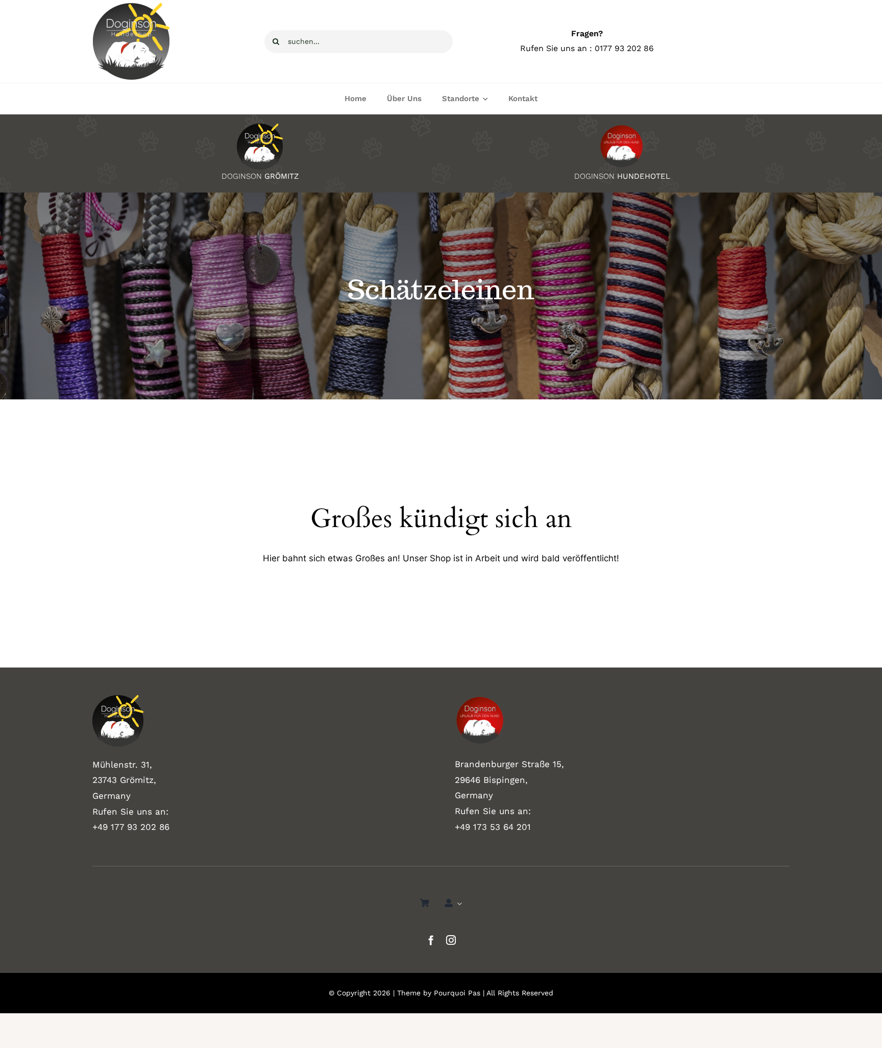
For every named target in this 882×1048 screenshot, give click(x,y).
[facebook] (431, 940)
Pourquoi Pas (457, 993)
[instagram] (451, 940)
